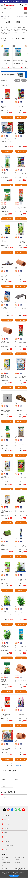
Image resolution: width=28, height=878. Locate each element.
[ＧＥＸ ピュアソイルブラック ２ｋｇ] (21, 127)
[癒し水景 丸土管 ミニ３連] (21, 668)
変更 (25, 13)
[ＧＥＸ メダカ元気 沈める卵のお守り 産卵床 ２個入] (7, 736)
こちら (12, 873)
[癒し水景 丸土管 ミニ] (21, 263)
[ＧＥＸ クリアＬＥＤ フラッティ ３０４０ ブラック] (21, 533)
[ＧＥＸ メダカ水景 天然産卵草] (21, 634)
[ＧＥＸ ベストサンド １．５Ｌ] (21, 94)
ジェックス (4, 797)
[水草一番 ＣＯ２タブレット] (7, 567)
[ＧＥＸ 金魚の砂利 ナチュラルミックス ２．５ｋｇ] (7, 702)
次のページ (18, 765)
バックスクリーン (5, 786)
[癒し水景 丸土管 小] (7, 330)
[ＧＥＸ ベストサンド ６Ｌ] (21, 161)
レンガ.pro (5, 859)
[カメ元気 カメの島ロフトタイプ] (21, 296)
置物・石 (16, 779)
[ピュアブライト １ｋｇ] (7, 296)
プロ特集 (5, 868)
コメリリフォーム (20, 857)
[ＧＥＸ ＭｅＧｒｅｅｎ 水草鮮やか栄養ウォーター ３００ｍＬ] (7, 432)
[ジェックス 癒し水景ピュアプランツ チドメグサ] (21, 229)
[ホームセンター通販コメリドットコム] (9, 5)
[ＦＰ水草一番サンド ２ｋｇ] (21, 465)
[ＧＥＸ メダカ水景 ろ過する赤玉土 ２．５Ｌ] (7, 499)
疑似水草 (3, 779)
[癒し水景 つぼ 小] (21, 736)
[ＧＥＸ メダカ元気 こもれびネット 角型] (7, 398)
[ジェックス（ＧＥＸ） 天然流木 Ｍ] (7, 263)
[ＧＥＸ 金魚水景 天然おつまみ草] (21, 330)
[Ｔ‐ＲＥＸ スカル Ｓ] (21, 398)
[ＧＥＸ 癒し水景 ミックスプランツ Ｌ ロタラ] (7, 601)
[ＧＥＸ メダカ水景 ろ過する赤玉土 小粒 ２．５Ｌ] (7, 364)
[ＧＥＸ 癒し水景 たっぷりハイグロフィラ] (21, 601)
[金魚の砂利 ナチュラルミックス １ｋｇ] (7, 94)
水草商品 (16, 782)
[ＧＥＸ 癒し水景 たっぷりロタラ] (7, 634)
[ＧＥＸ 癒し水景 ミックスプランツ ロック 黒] (21, 567)
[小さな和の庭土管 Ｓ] (7, 533)
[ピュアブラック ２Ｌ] (7, 229)
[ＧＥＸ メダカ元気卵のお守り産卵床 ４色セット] (7, 127)
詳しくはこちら (23, 1)
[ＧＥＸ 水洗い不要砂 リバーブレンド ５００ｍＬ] (21, 432)
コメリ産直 (5, 857)
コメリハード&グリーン (8, 865)
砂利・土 (3, 776)
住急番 (17, 859)
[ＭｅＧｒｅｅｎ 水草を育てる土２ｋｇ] (7, 668)
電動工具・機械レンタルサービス (21, 869)
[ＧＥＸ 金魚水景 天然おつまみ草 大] (21, 195)
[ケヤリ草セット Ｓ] (7, 161)
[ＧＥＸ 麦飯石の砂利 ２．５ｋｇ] (21, 702)
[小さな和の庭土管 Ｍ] (21, 499)
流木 (16, 776)
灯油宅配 (18, 862)
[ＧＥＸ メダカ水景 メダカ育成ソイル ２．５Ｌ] (7, 465)
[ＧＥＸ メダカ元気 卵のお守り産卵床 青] (21, 364)
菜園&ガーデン (6, 862)
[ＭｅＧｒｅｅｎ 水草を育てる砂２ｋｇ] (7, 195)
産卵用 (3, 782)
